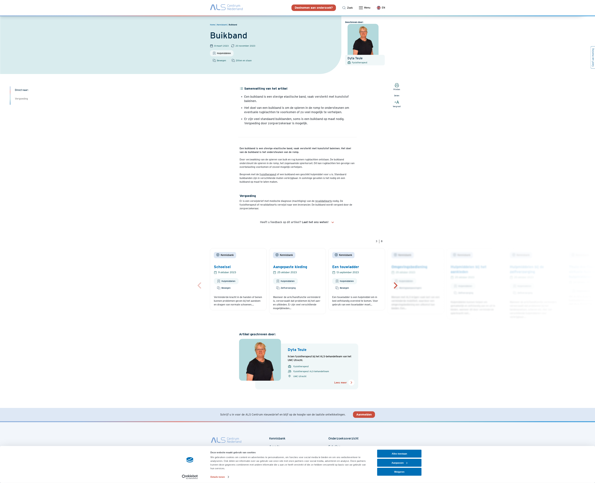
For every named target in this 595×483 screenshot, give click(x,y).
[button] (396, 285)
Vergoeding (21, 98)
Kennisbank (277, 438)
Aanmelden (364, 414)
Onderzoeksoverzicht (343, 438)
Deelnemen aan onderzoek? (314, 7)
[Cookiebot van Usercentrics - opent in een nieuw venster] (189, 477)
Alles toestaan (399, 453)
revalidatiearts (323, 201)
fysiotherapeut (268, 174)
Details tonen (217, 477)
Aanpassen (398, 462)
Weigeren (399, 471)
